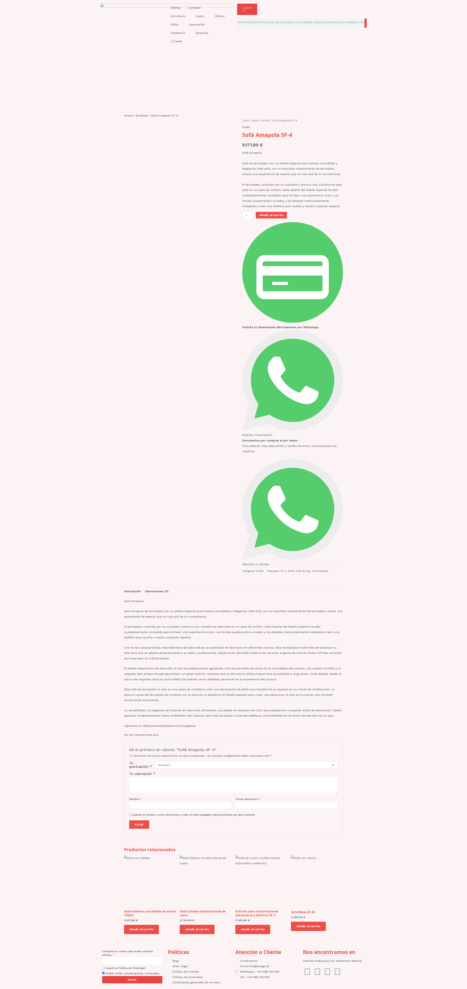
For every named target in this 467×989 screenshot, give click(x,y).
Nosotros (202, 33)
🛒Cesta (176, 41)
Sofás (265, 120)
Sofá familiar (320, 570)
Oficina (220, 16)
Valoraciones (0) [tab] (156, 591)
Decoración (197, 24)
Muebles (142, 115)
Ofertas (176, 7)
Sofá (291, 570)
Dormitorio (178, 16)
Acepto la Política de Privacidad (125, 968)
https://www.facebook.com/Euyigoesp (169, 726)
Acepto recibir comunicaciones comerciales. (132, 973)
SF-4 (283, 570)
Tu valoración (142, 774)
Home (128, 115)
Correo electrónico (248, 799)
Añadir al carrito (271, 215)
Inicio (245, 120)
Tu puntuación (140, 765)
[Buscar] (365, 23)
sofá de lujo (303, 570)
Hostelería (178, 33)
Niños (174, 24)
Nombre (135, 799)
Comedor (194, 7)
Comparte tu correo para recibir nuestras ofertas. (127, 953)
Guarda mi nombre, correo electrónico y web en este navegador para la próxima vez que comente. (193, 814)
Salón (200, 16)
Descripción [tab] (132, 591)
